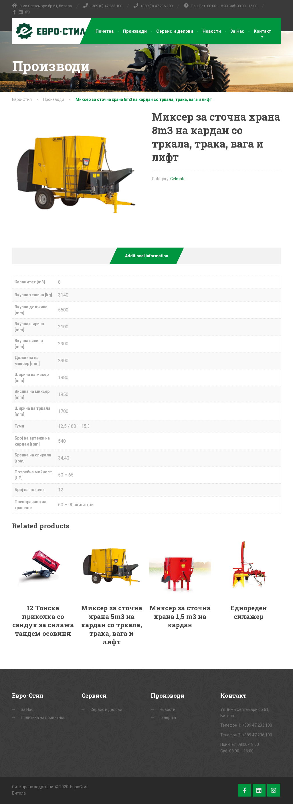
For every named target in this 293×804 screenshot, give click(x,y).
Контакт (262, 31)
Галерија (168, 717)
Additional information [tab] (146, 256)
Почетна (105, 31)
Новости (212, 31)
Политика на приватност (44, 717)
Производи (135, 31)
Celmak (177, 179)
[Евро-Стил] (49, 31)
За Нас (237, 31)
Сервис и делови (174, 31)
